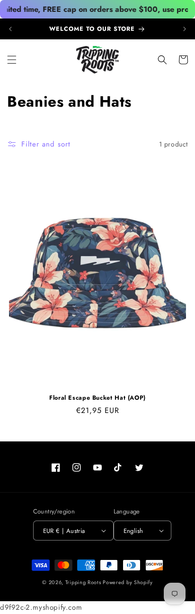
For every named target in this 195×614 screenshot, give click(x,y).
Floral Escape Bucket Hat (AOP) (97, 398)
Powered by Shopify (128, 582)
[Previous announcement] (10, 28)
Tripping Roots (83, 582)
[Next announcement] (184, 28)
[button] (11, 59)
